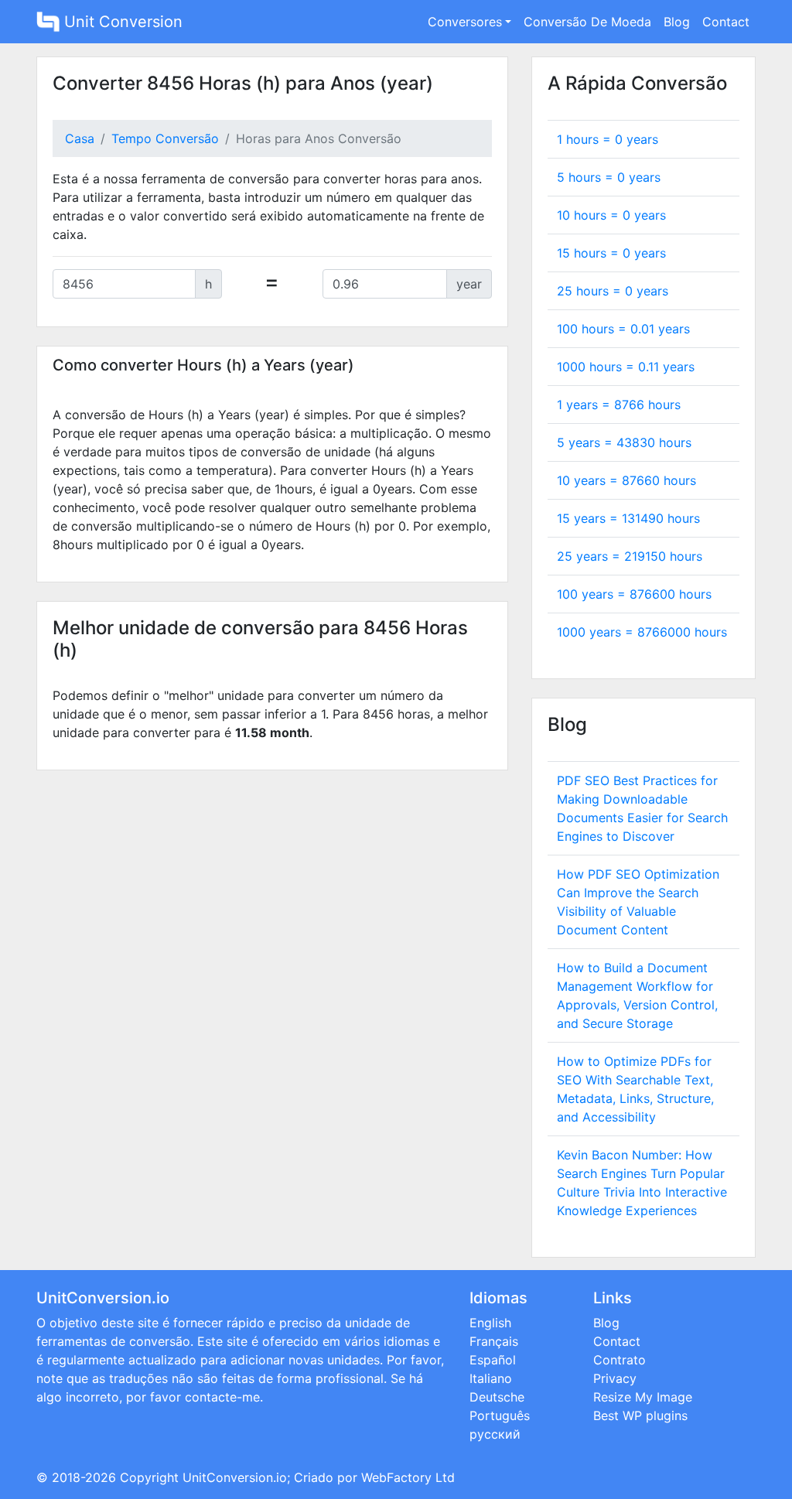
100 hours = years (623, 328)
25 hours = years (612, 291)
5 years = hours (624, 442)
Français (493, 1341)
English (490, 1322)
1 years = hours (619, 404)
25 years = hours (629, 556)
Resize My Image (642, 1397)
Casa (79, 138)
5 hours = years (609, 177)
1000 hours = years (626, 366)
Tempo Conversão (165, 138)
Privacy (615, 1378)
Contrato (619, 1360)
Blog (677, 21)
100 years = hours (634, 594)
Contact (725, 21)
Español (492, 1360)
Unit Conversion (121, 21)
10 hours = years (611, 215)
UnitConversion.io (235, 1477)
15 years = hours (628, 518)
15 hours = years (611, 253)
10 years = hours (626, 480)
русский (495, 1434)
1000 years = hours (642, 632)
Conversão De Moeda (587, 21)
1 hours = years (607, 139)
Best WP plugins (640, 1415)
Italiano (490, 1378)
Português (499, 1415)
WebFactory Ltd (408, 1477)
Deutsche (496, 1397)
